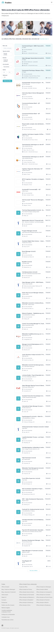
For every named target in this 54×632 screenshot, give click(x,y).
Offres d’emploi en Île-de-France (44, 597)
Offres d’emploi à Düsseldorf (26, 600)
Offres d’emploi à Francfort (43, 600)
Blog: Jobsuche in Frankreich (9, 592)
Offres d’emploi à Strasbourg (43, 605)
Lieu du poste (6, 64)
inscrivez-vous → (44, 39)
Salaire (4, 69)
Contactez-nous (5, 617)
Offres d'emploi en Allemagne (43, 586)
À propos (4, 600)
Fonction (4, 57)
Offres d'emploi (5, 586)
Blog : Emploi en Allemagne (8, 589)
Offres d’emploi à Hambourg (26, 602)
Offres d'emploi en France (25, 589)
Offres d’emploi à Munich (42, 602)
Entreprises (4, 602)
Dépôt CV (4, 597)
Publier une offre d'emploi (8, 605)
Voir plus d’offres (33, 570)
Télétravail (5, 75)
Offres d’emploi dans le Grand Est (27, 592)
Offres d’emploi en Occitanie (43, 594)
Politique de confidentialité (8, 614)
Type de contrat (6, 51)
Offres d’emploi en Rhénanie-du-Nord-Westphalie (27, 597)
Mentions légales (6, 607)
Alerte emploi (5, 594)
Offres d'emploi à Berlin (42, 589)
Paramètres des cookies (7, 619)
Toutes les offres (23, 586)
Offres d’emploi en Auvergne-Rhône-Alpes (44, 592)
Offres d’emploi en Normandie (26, 594)
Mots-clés (5, 45)
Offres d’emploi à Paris (24, 605)
